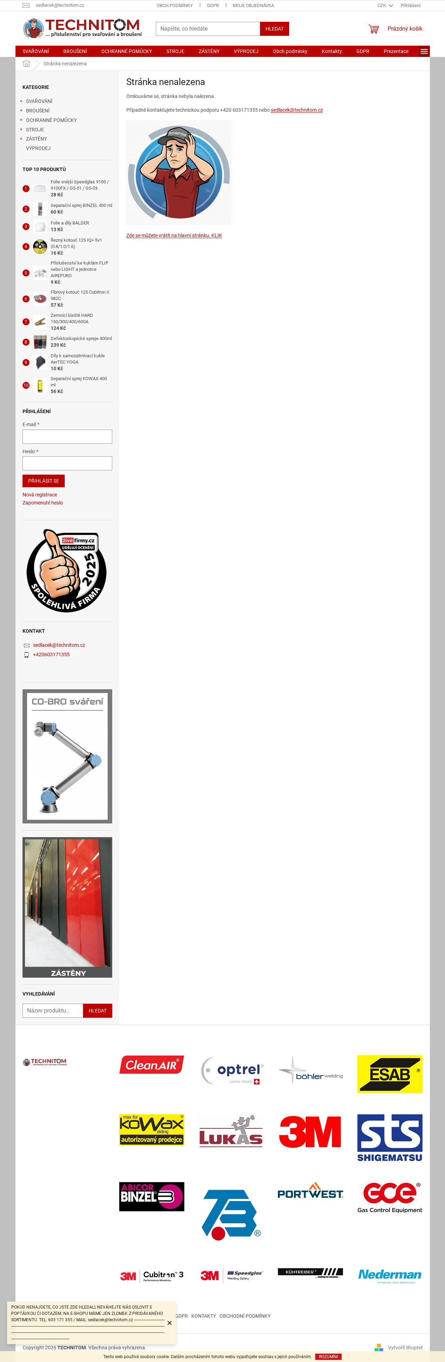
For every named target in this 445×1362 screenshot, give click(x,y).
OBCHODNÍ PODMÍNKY (245, 1316)
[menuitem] (35, 51)
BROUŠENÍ (38, 110)
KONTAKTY (203, 1316)
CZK (382, 5)
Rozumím (328, 1356)
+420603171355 (51, 654)
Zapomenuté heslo (43, 503)
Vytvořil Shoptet (405, 1347)
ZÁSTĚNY (36, 139)
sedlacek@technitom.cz (59, 645)
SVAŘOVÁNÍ (39, 101)
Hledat (275, 29)
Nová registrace (40, 494)
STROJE (35, 129)
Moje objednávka (253, 5)
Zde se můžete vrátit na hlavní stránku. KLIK (174, 235)
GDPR (213, 5)
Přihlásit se (43, 481)
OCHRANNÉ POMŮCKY (51, 120)
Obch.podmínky (175, 5)
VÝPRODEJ (38, 148)
